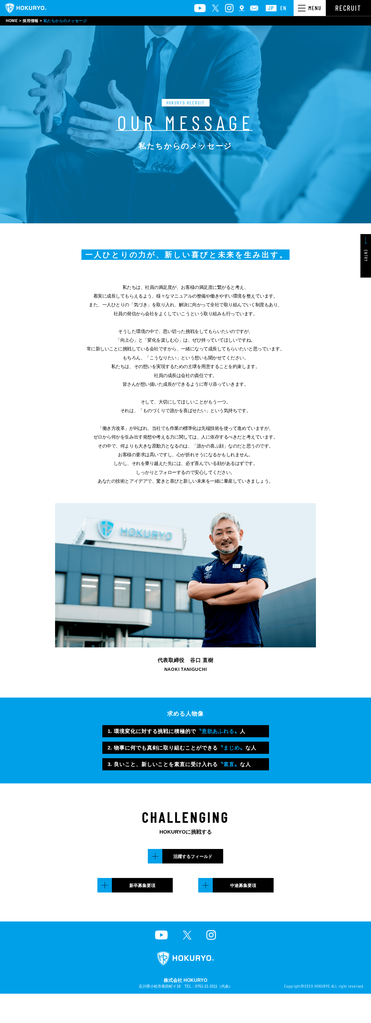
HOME (12, 21)
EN (283, 8)
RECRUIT (348, 8)
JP (271, 8)
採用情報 (31, 21)
